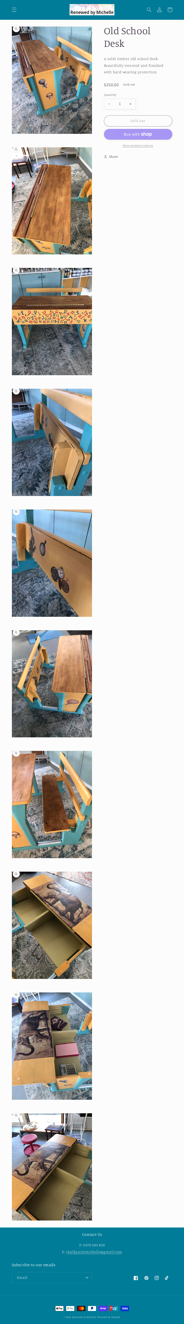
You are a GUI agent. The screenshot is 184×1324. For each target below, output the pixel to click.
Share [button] (113, 156)
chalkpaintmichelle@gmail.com (94, 1252)
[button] (14, 9)
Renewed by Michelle (84, 1317)
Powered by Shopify (108, 1317)
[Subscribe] (86, 1277)
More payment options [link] (138, 145)
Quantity (110, 94)
